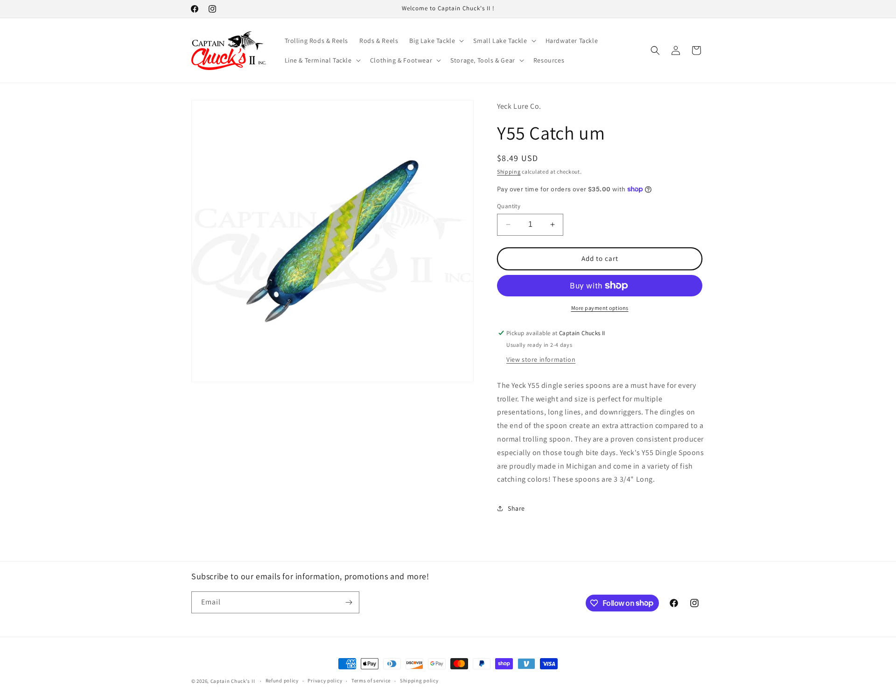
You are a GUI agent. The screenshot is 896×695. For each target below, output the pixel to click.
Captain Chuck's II (232, 681)
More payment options (600, 307)
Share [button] (516, 508)
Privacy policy (325, 680)
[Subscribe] (348, 602)
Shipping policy (419, 680)
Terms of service (371, 680)
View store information (540, 359)
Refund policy (282, 680)
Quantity (508, 206)
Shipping (509, 171)
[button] (436, 40)
